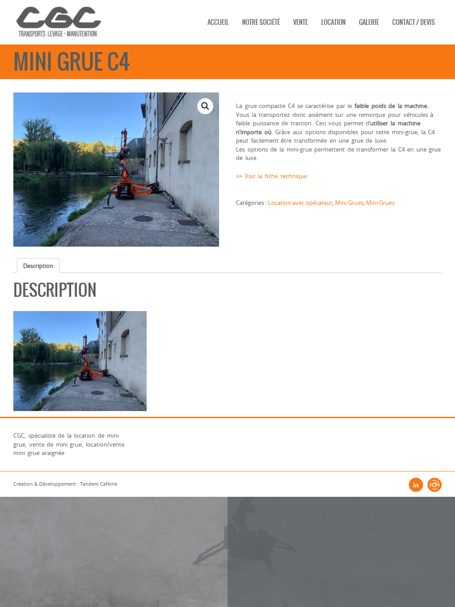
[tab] (38, 265)
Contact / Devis (413, 22)
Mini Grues (349, 203)
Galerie (369, 22)
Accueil (218, 22)
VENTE (300, 22)
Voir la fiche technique (276, 176)
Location (333, 22)
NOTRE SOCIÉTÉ (261, 22)
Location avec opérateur (300, 203)
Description (38, 266)
